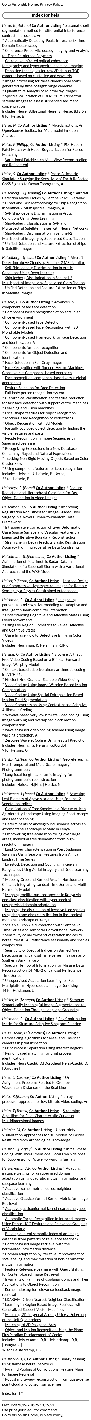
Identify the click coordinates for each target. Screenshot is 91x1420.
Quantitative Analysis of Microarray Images (41, 91)
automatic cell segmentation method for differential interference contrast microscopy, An (45, 31)
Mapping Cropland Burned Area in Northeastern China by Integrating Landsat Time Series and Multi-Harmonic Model (44, 885)
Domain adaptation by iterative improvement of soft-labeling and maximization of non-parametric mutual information (43, 1259)
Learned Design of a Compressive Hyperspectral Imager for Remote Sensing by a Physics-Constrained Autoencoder (45, 586)
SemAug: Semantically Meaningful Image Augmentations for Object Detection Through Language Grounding (44, 1005)
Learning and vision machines (29, 408)
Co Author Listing (46, 26)
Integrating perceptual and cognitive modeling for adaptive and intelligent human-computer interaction (44, 605)
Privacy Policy (51, 5)
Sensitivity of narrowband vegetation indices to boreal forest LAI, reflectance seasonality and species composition (45, 940)
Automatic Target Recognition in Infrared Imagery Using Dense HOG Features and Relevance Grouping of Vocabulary (44, 1224)
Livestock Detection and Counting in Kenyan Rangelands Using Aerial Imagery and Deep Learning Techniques (45, 870)
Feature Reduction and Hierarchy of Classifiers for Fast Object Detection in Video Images (42, 493)
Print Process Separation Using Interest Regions (44, 1048)
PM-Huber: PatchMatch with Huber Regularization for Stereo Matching (42, 150)
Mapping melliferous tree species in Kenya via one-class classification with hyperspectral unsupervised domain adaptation (41, 900)
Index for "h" (12, 1394)
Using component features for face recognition (43, 469)
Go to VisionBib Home (20, 5)
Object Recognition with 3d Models (34, 424)
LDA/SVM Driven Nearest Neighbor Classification (45, 1300)
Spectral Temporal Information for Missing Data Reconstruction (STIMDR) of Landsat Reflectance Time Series (43, 971)
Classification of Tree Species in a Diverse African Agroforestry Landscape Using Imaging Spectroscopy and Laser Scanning (45, 814)
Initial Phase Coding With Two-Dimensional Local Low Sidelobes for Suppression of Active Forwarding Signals (44, 1154)
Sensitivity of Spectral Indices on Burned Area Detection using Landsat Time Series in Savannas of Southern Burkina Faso (44, 956)
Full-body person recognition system (34, 393)
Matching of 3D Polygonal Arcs (30, 1325)
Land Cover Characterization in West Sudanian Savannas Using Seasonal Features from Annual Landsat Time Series (41, 855)
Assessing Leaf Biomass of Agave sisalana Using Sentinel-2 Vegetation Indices (43, 799)
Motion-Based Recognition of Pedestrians (39, 418)
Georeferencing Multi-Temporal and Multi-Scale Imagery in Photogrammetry (45, 765)
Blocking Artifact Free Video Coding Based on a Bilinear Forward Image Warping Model (42, 660)
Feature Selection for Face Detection (35, 388)
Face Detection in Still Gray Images (33, 363)
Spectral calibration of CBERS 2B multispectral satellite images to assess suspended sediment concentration (41, 101)
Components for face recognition (32, 348)
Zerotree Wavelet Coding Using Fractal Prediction (45, 741)
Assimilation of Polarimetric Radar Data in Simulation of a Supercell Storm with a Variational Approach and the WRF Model (43, 567)
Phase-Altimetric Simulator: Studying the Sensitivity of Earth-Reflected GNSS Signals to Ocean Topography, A (45, 179)
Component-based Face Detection (32, 323)
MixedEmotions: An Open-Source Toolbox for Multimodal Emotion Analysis (42, 131)
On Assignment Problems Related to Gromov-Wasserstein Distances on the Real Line (36, 1083)
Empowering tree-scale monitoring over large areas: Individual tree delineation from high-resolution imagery (41, 839)
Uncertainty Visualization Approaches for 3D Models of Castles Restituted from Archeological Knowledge (43, 1135)
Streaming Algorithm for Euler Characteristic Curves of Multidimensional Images (41, 1116)
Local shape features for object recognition (40, 413)
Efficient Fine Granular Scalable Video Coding (42, 680)
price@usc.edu (21, 1410)
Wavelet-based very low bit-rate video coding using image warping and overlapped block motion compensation (45, 720)
